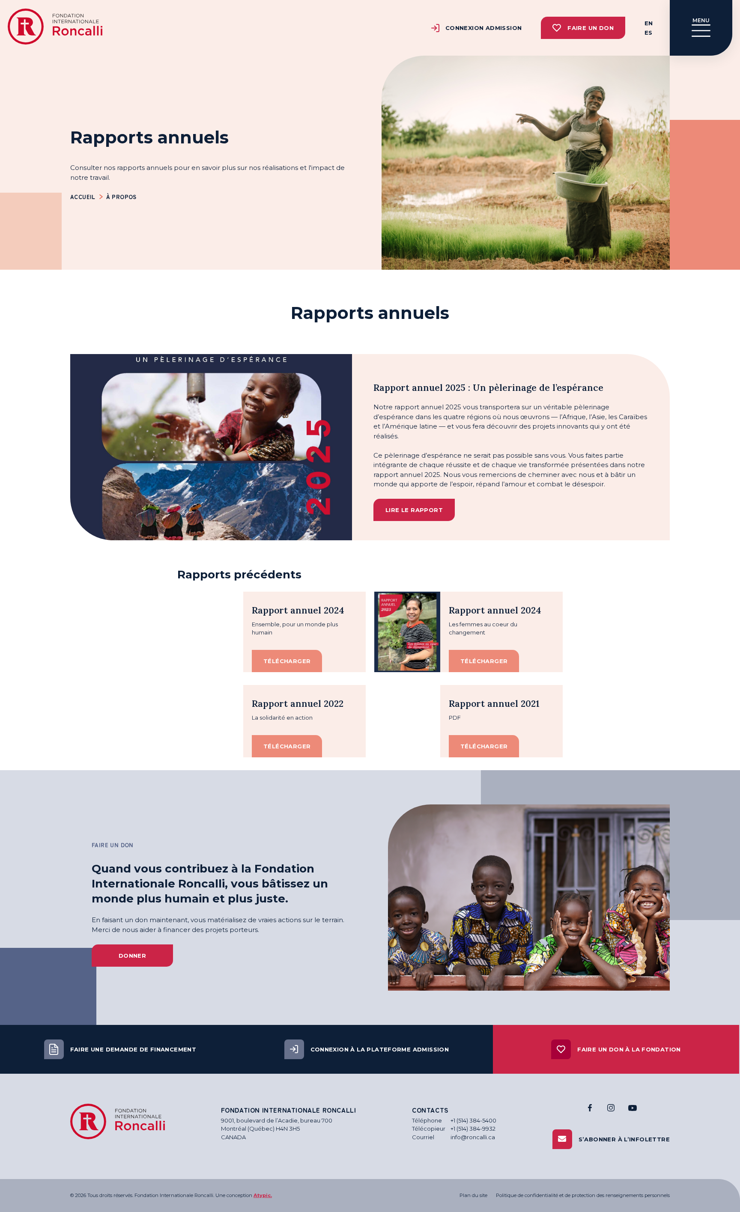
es (648, 32)
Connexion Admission (483, 27)
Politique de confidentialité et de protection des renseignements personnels (583, 1195)
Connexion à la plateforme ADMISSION (379, 1049)
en (649, 23)
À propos (121, 197)
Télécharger (286, 661)
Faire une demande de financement (133, 1049)
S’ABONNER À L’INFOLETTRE (624, 1139)
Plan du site (473, 1195)
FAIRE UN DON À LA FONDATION (629, 1049)
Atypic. (263, 1195)
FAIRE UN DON (590, 27)
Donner (132, 955)
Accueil (82, 197)
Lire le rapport (414, 509)
